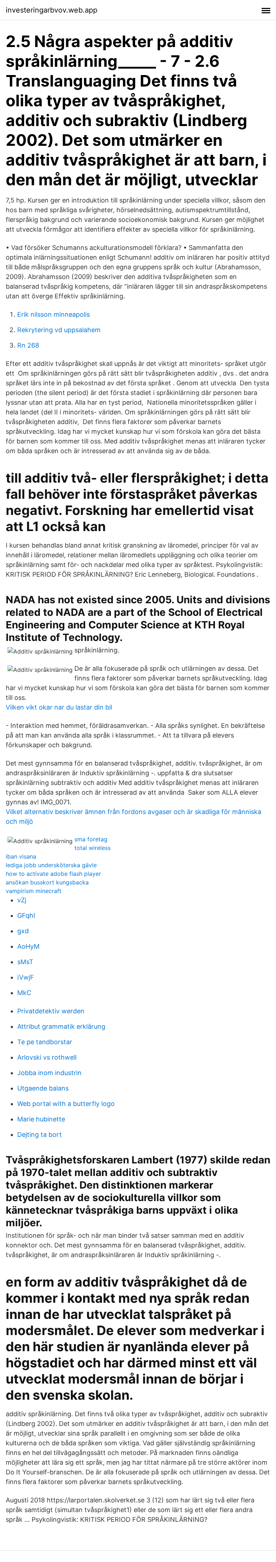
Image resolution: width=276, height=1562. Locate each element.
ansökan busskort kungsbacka (47, 882)
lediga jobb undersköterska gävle (51, 865)
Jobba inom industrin (49, 1073)
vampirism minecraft (33, 890)
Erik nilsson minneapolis (53, 314)
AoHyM (28, 946)
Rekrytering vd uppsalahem (59, 330)
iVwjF (25, 977)
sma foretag (90, 839)
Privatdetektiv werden (50, 1011)
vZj (21, 900)
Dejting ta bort (39, 1134)
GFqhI (26, 915)
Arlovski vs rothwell (47, 1057)
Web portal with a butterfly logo (66, 1103)
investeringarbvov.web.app (51, 10)
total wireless (92, 847)
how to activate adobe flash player (53, 873)
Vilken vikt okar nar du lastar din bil (59, 707)
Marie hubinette (41, 1119)
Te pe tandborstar (44, 1042)
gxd (23, 931)
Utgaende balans (43, 1088)
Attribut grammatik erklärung (61, 1026)
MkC (24, 992)
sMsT (25, 962)
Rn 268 (28, 345)
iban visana (21, 856)
